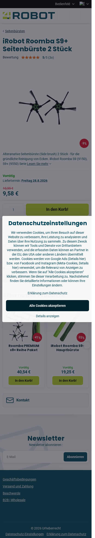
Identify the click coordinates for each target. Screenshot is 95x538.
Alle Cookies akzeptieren (47, 305)
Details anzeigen (47, 316)
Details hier (77, 259)
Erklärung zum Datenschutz (47, 293)
